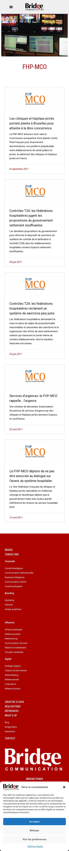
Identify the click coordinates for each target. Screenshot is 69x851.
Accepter (34, 821)
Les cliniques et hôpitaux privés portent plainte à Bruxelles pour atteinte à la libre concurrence (31, 123)
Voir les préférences (34, 839)
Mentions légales (35, 846)
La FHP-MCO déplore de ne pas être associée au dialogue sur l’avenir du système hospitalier (31, 476)
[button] (64, 787)
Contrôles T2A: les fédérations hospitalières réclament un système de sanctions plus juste (31, 308)
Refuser (34, 830)
